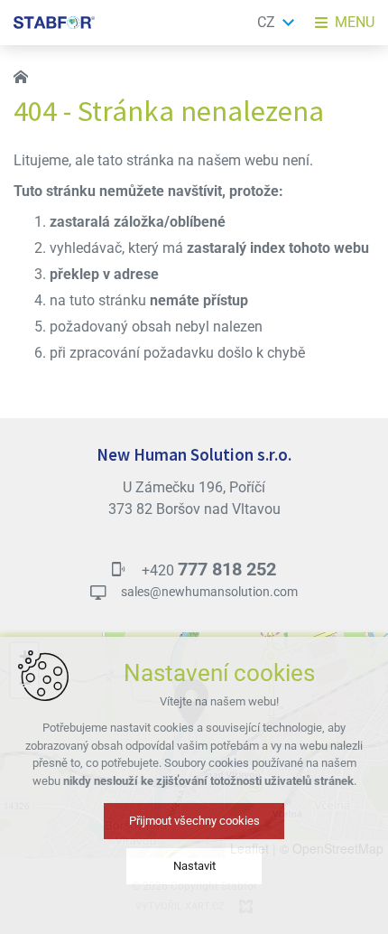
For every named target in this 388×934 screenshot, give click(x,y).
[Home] (25, 75)
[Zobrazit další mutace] (288, 22)
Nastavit (194, 866)
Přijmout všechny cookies (194, 820)
